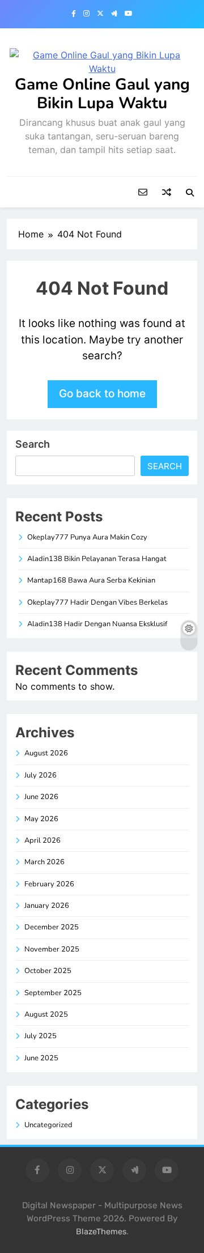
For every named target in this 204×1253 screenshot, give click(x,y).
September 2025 (53, 993)
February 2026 (49, 884)
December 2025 (51, 927)
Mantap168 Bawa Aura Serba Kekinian (91, 580)
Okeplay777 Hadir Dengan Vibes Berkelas (97, 602)
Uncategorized (48, 1125)
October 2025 (47, 971)
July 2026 (40, 775)
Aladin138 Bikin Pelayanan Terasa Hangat (97, 559)
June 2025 (41, 1058)
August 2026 (46, 753)
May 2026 (41, 819)
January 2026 (46, 906)
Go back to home (102, 393)
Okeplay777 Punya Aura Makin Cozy (87, 537)
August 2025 (46, 1014)
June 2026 (41, 797)
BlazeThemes (101, 1232)
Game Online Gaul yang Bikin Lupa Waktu (102, 94)
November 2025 (51, 949)
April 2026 (42, 840)
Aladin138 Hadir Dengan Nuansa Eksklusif (97, 624)
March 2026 (44, 862)
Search (32, 444)
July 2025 (40, 1036)
